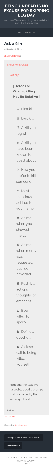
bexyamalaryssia (17, 64)
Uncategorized (21, 425)
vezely (14, 75)
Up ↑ (27, 464)
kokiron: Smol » (13, 445)
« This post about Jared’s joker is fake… (24, 437)
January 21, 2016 (13, 49)
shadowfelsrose (12, 55)
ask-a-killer (9, 416)
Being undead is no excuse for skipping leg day (26, 10)
